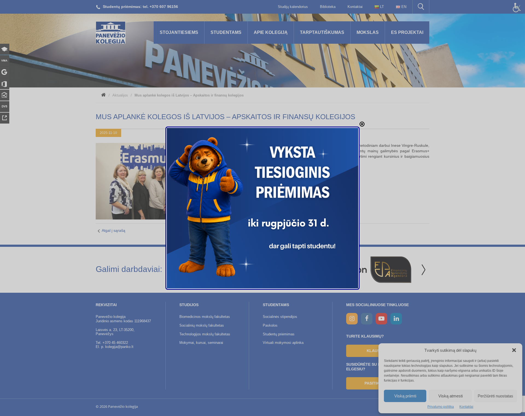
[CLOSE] (362, 124)
